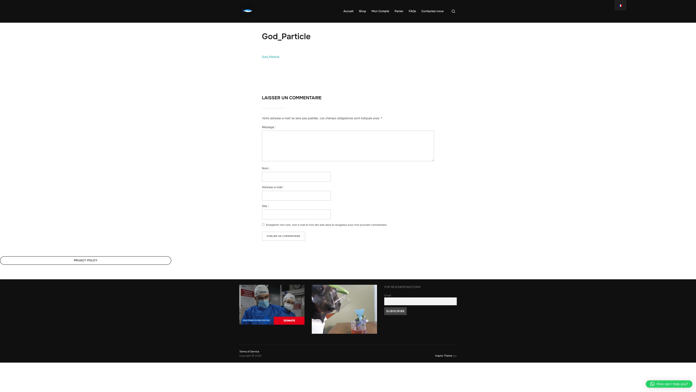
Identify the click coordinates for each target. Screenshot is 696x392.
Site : (265, 206)
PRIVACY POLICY (86, 260)
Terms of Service (249, 351)
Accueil (348, 11)
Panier (399, 11)
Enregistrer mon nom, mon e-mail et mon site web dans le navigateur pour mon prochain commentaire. (326, 224)
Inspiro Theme (443, 355)
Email (387, 295)
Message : (269, 127)
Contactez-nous (432, 11)
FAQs (412, 11)
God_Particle (270, 57)
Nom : (266, 168)
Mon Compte (380, 11)
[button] (669, 384)
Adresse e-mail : (273, 187)
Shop (362, 11)
